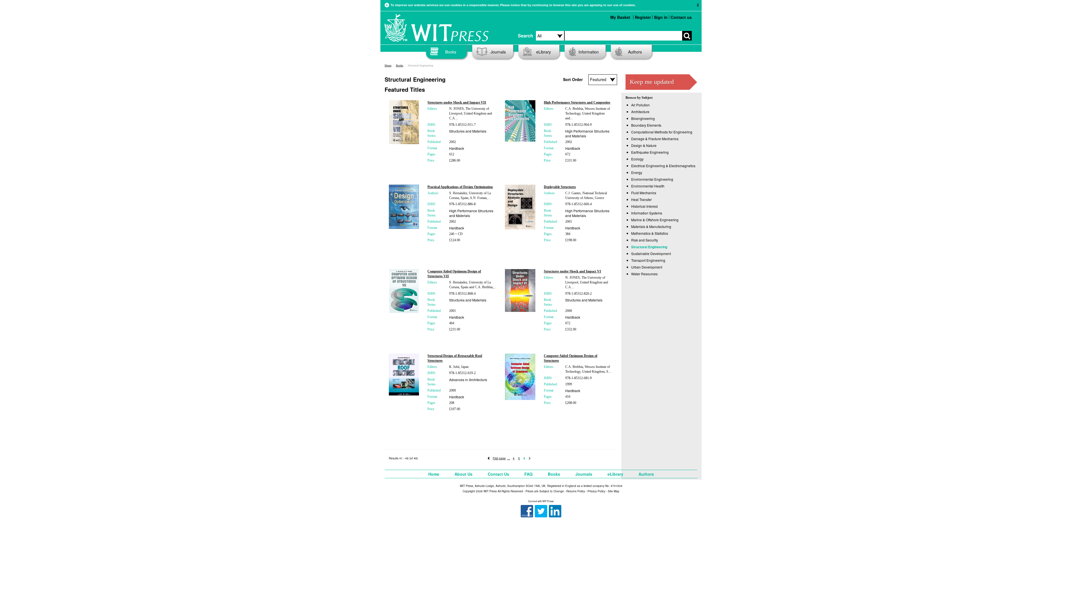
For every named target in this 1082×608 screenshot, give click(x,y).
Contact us (681, 17)
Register (643, 17)
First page (499, 458)
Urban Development (646, 267)
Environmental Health (647, 186)
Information (588, 52)
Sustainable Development (651, 253)
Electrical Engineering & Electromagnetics (663, 165)
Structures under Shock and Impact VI (572, 271)
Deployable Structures (560, 187)
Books (450, 52)
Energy (636, 172)
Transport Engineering (648, 260)
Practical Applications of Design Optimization (460, 187)
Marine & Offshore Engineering (655, 219)
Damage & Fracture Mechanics (655, 138)
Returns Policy (575, 491)
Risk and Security (644, 240)
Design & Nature (644, 145)
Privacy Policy (596, 491)
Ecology (637, 159)
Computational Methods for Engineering (661, 131)
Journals (498, 52)
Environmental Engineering (652, 179)
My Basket (620, 17)
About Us (463, 474)
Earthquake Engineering (650, 152)
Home (388, 65)
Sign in (661, 17)
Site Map (613, 491)
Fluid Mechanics (643, 192)
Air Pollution (640, 104)
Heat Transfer (641, 199)
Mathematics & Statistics (649, 233)
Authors (635, 52)
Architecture (640, 111)
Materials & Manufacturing (651, 226)
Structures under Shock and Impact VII (456, 102)
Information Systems (646, 213)
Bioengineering (643, 118)
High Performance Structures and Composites (577, 102)
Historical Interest (644, 206)
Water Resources (644, 273)
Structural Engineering (649, 246)
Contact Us (498, 474)
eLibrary (543, 52)
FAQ (528, 474)
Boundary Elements (646, 125)
